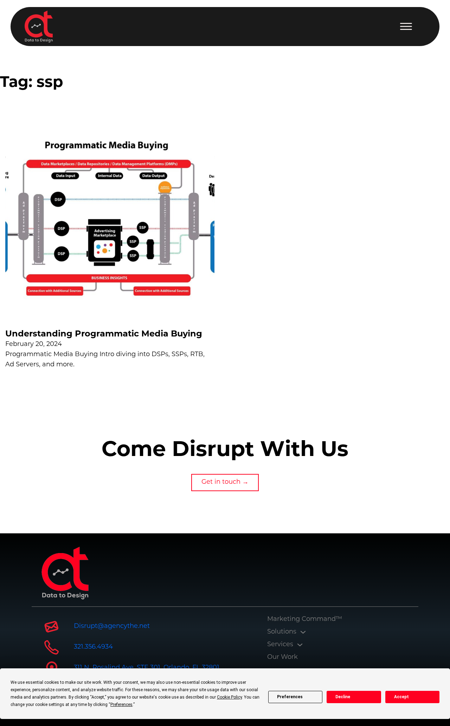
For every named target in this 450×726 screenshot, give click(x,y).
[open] (406, 26)
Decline (342, 696)
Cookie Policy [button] (229, 697)
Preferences (290, 696)
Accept (401, 696)
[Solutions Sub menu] (303, 632)
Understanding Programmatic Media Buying (103, 334)
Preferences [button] (121, 704)
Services (280, 645)
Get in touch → (225, 482)
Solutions (281, 632)
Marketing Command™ (304, 619)
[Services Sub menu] (300, 645)
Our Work (282, 657)
